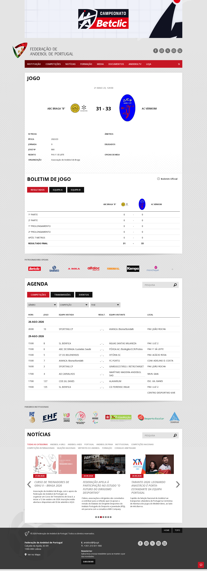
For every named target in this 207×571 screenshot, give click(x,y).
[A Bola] (74, 269)
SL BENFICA (65, 343)
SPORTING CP (66, 329)
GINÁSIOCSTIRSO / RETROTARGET (126, 366)
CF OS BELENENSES (69, 354)
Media (100, 64)
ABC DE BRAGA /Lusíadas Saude (75, 349)
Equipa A (57, 189)
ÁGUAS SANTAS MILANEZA (122, 343)
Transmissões (62, 294)
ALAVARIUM (115, 381)
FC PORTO (114, 360)
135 (45, 386)
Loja (148, 64)
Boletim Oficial (169, 178)
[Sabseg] (54, 269)
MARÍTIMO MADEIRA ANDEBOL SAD (125, 374)
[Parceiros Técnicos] (172, 269)
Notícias (70, 64)
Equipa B (75, 189)
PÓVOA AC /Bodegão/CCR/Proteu (126, 349)
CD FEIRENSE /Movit (119, 386)
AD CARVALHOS (67, 373)
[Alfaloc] (93, 269)
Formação (86, 64)
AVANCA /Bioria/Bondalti (121, 329)
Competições (53, 64)
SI (179, 64)
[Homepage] (55, 51)
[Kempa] (133, 269)
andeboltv (135, 64)
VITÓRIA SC (115, 354)
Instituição (34, 64)
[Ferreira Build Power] (113, 269)
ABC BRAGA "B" (56, 108)
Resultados (37, 189)
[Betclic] (34, 269)
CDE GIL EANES (66, 381)
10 (45, 329)
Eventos (84, 294)
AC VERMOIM (149, 108)
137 (45, 381)
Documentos (116, 64)
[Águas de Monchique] (152, 269)
